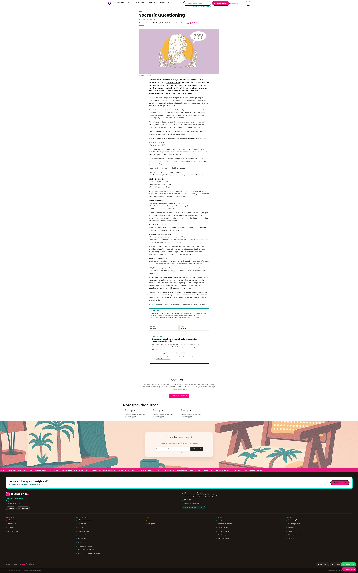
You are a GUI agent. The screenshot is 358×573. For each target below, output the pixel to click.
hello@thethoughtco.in (192, 503)
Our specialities (223, 539)
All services (12, 520)
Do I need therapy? (224, 531)
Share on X (171, 353)
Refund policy (332, 570)
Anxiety (159, 304)
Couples (11, 527)
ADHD (152, 304)
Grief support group (295, 535)
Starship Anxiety (173, 82)
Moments (291, 527)
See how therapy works (163, 359)
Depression (82, 539)
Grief (79, 542)
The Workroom (223, 527)
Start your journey (220, 3)
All (149, 520)
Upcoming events (294, 524)
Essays (220, 520)
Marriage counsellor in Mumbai (89, 553)
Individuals (12, 524)
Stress (195, 304)
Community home (294, 520)
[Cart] (248, 3)
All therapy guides (84, 520)
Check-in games (224, 535)
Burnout (80, 527)
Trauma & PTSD (83, 531)
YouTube (337, 564)
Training (291, 539)
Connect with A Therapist (179, 396)
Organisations (13, 531)
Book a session (23, 508)
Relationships (177, 304)
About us (11, 508)
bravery (167, 304)
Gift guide (151, 524)
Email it (181, 353)
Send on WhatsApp (159, 353)
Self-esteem (82, 524)
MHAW (290, 531)
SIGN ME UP (197, 448)
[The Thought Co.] (109, 3)
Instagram (323, 564)
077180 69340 (188, 500)
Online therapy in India (86, 550)
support (202, 304)
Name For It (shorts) (225, 524)
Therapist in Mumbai (85, 546)
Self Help (187, 304)
